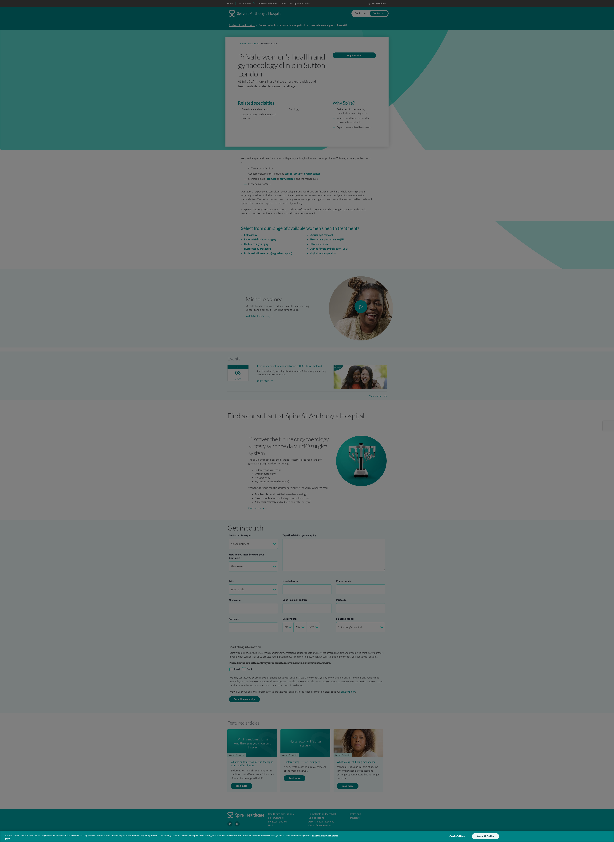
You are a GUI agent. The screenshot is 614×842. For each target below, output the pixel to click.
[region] (307, 836)
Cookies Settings (456, 836)
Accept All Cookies (485, 836)
